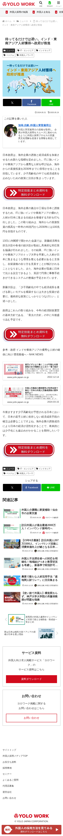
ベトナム (10, 55)
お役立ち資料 (9, 762)
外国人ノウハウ (26, 55)
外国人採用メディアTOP (15, 756)
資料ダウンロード (31, 679)
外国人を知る (43, 12)
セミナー (7, 774)
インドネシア (44, 50)
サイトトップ (9, 750)
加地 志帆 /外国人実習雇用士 (34, 125)
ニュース (10, 50)
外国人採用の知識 (19, 12)
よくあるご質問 (10, 780)
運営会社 (7, 792)
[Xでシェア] (12, 102)
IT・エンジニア (26, 50)
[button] (56, 558)
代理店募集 (8, 786)
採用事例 (7, 768)
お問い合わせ (31, 717)
